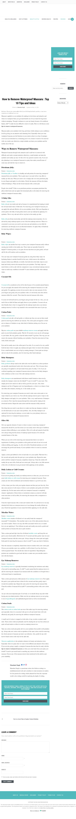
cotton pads (10, 330)
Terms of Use (51, 795)
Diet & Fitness (23, 19)
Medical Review (24, 795)
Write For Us (11, 1)
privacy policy (51, 808)
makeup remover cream (30, 330)
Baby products (5, 363)
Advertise (19, 1)
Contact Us (44, 1)
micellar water (33, 533)
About (4, 1)
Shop (69, 19)
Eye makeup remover (7, 566)
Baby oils (4, 204)
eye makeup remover (33, 579)
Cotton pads (5, 318)
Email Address (5, 762)
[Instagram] (26, 665)
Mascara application (7, 641)
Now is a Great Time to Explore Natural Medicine (25, 719)
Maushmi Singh (21, 107)
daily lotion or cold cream (12, 478)
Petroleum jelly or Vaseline (9, 173)
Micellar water (5, 518)
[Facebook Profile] (22, 665)
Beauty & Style (34, 19)
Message (3, 740)
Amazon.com (11, 171)
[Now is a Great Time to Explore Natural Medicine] (8, 719)
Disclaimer (26, 1)
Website (3, 769)
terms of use (42, 808)
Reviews (63, 19)
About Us (15, 795)
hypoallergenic (10, 599)
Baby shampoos (6, 378)
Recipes (55, 19)
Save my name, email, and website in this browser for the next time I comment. (20, 777)
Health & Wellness (10, 19)
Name (2, 755)
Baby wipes (4, 244)
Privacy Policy (35, 1)
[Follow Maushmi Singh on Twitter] (24, 665)
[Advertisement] (38, 36)
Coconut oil (5, 285)
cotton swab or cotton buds (12, 609)
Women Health (46, 19)
